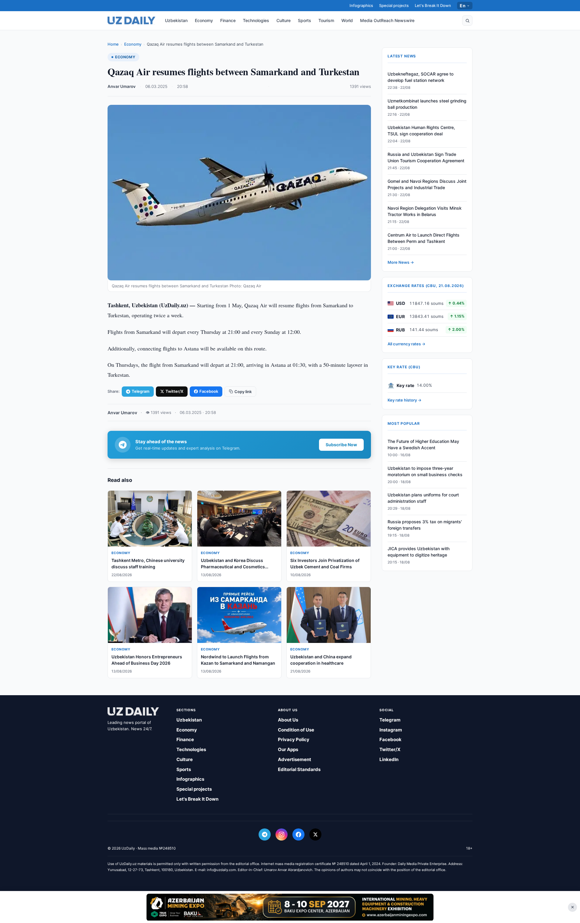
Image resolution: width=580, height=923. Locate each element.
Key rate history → (404, 400)
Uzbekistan (176, 20)
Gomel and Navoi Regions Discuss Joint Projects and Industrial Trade (427, 184)
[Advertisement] (290, 907)
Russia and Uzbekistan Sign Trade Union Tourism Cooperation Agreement (426, 157)
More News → (401, 262)
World (347, 20)
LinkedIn (388, 759)
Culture (283, 20)
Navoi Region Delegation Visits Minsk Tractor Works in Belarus (425, 211)
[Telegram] (265, 834)
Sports (304, 20)
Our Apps (288, 749)
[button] (467, 20)
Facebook (208, 391)
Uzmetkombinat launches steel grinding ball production (427, 104)
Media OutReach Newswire (387, 20)
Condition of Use (296, 730)
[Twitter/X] (315, 834)
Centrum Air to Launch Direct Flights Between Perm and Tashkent (423, 238)
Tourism (326, 20)
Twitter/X (174, 391)
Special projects (394, 5)
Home (113, 44)
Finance (228, 20)
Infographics (361, 5)
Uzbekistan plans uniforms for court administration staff (423, 498)
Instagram (390, 730)
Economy (204, 20)
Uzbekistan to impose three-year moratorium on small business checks (425, 471)
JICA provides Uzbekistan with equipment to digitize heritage (419, 551)
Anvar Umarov (122, 86)
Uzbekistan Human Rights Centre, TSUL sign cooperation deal (421, 131)
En (463, 5)
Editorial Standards (299, 769)
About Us (288, 720)
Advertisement (294, 759)
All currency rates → (406, 343)
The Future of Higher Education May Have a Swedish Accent (423, 444)
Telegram (141, 391)
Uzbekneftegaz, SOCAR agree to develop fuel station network (420, 77)
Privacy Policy (293, 739)
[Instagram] (282, 834)
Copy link (243, 391)
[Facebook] (298, 834)
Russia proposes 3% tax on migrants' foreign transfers (425, 525)
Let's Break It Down (433, 5)
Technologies (256, 20)
